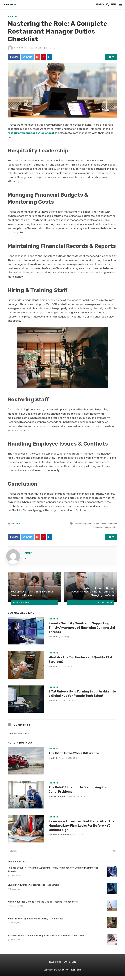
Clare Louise (58, 796)
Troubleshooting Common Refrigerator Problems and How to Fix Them (46, 935)
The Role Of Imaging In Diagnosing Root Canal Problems (78, 789)
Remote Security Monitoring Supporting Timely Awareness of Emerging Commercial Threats (81, 627)
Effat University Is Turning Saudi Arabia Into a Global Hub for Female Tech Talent (82, 694)
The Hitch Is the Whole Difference (73, 753)
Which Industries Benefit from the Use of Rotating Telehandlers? (43, 901)
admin (20, 48)
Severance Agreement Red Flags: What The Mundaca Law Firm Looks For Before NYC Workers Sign (81, 825)
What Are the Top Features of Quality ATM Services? (80, 659)
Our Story (70, 962)
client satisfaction (109, 524)
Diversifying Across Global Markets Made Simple (33, 884)
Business (12, 17)
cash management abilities (87, 524)
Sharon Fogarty (60, 834)
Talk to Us (55, 962)
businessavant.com (71, 970)
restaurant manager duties (105, 527)
